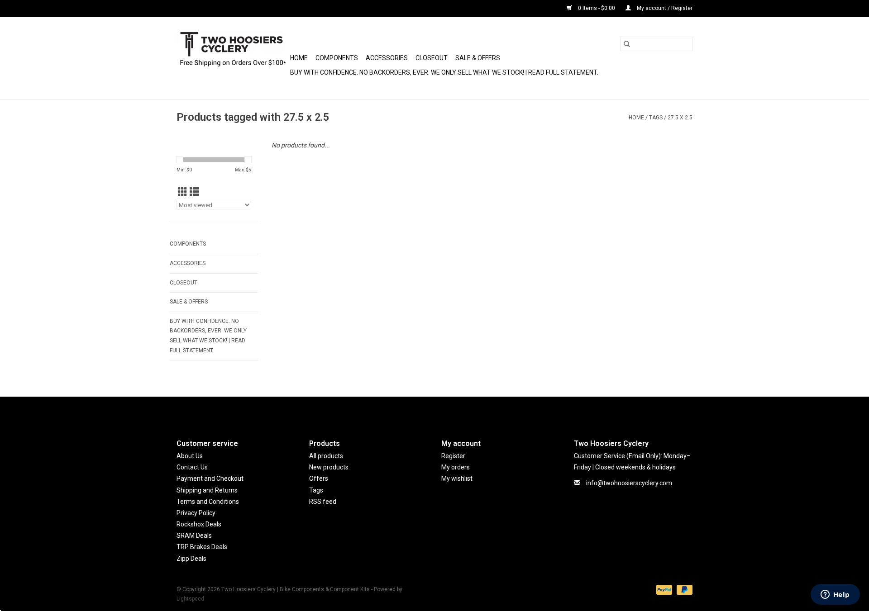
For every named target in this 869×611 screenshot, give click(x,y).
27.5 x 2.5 (680, 117)
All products (326, 455)
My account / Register (663, 8)
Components (336, 58)
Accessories (387, 58)
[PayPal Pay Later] (682, 589)
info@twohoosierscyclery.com (629, 483)
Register (453, 455)
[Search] (627, 44)
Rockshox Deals (199, 524)
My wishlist (457, 478)
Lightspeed (190, 599)
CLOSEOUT (431, 58)
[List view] (194, 192)
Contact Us (192, 467)
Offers (318, 478)
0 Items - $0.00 (596, 8)
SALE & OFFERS (477, 58)
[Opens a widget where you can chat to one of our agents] (835, 595)
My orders (455, 467)
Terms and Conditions (208, 501)
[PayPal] (663, 589)
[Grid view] (182, 192)
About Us (190, 455)
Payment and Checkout (210, 478)
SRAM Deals (194, 535)
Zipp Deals (191, 558)
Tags (656, 117)
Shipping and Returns (207, 490)
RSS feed (322, 501)
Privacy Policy (196, 512)
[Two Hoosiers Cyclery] (232, 57)
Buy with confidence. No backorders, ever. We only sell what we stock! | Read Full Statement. (444, 72)
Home (299, 58)
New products (329, 467)
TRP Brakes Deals (202, 546)
